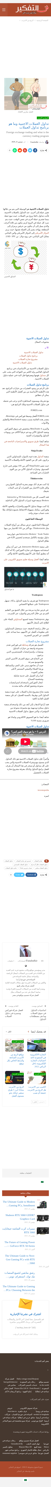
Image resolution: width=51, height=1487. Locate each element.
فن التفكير (20, 1471)
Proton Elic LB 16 (21, 1388)
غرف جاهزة (22, 1411)
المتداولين (17, 619)
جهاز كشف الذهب (33, 1444)
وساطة (25, 645)
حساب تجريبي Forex (26, 868)
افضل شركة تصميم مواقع (29, 1441)
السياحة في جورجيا (28, 979)
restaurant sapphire (10, 1453)
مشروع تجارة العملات (28, 359)
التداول (40, 456)
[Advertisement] (25, 49)
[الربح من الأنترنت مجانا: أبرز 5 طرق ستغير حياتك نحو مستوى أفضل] (14, 1077)
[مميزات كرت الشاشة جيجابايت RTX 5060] (43, 1231)
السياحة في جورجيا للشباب (22, 1414)
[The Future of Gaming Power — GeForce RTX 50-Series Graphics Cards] (43, 1244)
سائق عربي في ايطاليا (26, 1417)
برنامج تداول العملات (28, 356)
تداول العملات (9, 861)
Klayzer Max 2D (25, 1447)
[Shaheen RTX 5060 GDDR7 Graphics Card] (43, 1217)
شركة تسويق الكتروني (28, 1408)
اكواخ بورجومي (37, 1421)
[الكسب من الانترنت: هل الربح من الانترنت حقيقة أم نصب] (36, 1077)
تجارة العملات (38, 861)
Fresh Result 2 (35, 1388)
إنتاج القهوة (27, 1391)
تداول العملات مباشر (41, 868)
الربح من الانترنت (43, 118)
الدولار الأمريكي (42, 233)
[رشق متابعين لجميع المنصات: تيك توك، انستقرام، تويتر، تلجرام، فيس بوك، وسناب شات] (43, 1275)
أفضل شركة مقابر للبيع (25, 986)
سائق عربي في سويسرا (27, 1453)
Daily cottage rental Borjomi (28, 1379)
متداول (43, 375)
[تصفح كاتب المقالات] (25, 951)
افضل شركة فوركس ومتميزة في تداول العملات (14, 1013)
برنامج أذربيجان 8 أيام (13, 1391)
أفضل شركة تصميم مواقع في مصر (25, 995)
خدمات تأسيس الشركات (27, 1385)
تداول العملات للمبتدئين (21, 864)
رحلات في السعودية (27, 1382)
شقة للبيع (37, 1447)
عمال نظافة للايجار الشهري (31, 1450)
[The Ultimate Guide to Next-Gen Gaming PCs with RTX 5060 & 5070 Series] (43, 1258)
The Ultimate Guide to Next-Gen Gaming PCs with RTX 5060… (20, 1259)
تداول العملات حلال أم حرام (39, 864)
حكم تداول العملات (11, 868)
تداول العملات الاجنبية (33, 352)
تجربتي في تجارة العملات (23, 861)
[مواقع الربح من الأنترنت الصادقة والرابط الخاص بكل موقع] (14, 1045)
